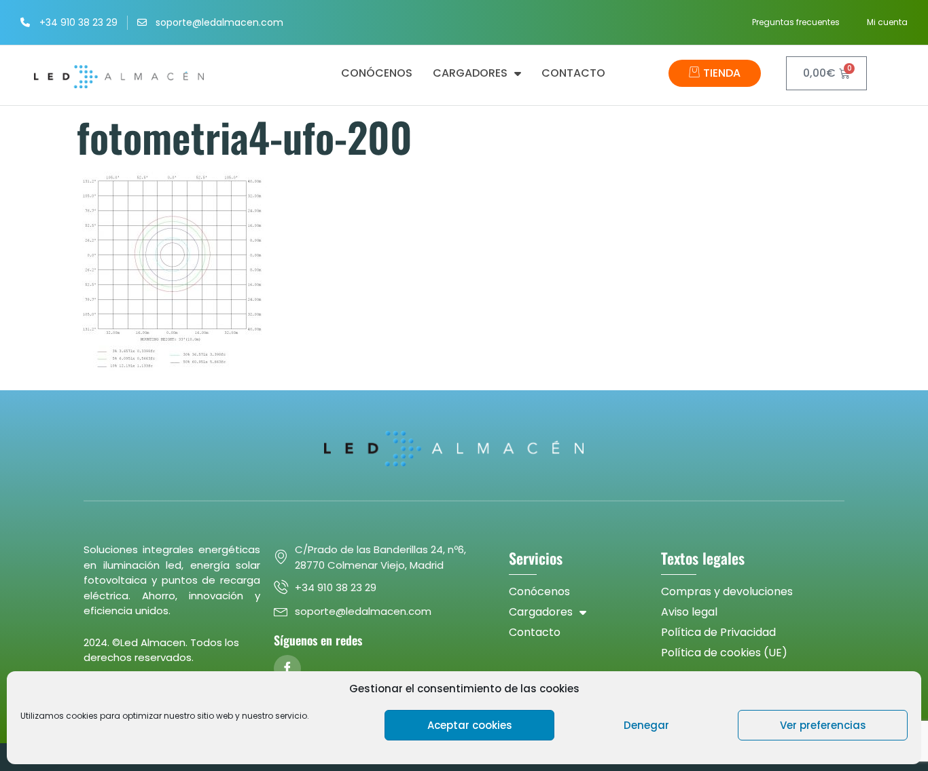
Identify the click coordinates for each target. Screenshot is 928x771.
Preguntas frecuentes (796, 22)
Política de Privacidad (718, 632)
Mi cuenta (887, 22)
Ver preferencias (823, 725)
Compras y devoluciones (727, 591)
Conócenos (376, 73)
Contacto (573, 73)
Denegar (646, 725)
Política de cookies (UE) (724, 652)
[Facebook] (287, 668)
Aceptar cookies (469, 725)
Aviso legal (689, 612)
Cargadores (470, 73)
